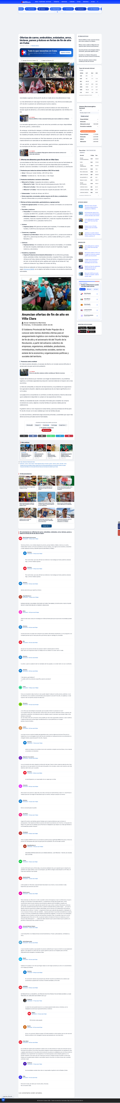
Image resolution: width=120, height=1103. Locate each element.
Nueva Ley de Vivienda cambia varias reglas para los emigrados (64, 504)
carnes (26, 463)
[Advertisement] (60, 23)
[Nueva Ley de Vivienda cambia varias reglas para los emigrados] (65, 497)
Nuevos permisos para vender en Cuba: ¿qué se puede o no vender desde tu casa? (27, 504)
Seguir (90, 289)
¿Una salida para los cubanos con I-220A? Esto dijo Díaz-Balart (92, 221)
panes (57, 463)
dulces (32, 463)
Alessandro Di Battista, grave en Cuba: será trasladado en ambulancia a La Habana (64, 520)
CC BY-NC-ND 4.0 (78, 1100)
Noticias (48, 1)
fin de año (46, 463)
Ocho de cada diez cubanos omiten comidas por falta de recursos (87, 60)
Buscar (98, 2)
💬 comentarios (46, 430)
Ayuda (93, 1)
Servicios (64, 1)
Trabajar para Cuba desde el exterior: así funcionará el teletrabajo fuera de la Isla (92, 261)
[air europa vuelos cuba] (81, 213)
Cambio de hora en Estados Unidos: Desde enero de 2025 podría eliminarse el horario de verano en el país (43, 465)
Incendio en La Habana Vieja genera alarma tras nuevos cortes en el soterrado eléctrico (89, 55)
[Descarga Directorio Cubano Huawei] (91, 332)
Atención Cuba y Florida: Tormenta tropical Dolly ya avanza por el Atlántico (91, 207)
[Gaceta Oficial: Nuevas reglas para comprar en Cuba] (28, 481)
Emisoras (86, 1)
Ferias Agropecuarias (39, 463)
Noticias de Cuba (31, 461)
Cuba (21, 461)
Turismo (72, 1)
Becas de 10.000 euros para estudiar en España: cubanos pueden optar (92, 274)
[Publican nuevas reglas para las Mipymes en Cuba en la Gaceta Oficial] (46, 481)
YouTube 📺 (54, 425)
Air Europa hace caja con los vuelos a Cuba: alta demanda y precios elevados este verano (92, 214)
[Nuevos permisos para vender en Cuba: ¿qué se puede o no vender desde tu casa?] (28, 497)
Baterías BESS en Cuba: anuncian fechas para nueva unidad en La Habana (89, 40)
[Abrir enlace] (81, 206)
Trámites (56, 1)
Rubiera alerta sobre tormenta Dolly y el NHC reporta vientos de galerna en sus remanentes (46, 504)
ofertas (54, 463)
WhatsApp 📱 (29, 425)
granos (50, 463)
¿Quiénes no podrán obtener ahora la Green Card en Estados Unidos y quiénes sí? (92, 234)
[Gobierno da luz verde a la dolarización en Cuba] (28, 513)
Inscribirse (83, 289)
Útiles (79, 1)
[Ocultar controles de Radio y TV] (119, 522)
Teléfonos (42, 1)
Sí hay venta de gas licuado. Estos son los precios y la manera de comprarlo (64, 488)
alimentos (22, 463)
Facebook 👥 (46, 425)
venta (65, 463)
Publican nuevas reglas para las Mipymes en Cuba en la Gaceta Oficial (45, 488)
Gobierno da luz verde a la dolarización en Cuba (25, 520)
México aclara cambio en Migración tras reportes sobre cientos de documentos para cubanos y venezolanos (89, 45)
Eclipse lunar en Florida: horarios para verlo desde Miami (91, 227)
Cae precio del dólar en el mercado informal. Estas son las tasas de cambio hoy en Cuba (39, 466)
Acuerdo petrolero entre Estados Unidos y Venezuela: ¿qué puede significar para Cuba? (89, 50)
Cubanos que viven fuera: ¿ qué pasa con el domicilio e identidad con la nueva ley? (45, 520)
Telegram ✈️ (37, 425)
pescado (61, 463)
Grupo (96, 289)
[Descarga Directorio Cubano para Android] (91, 329)
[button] (119, 526)
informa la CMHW (29, 269)
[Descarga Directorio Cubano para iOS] (82, 329)
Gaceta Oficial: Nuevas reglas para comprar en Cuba (27, 487)
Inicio (36, 1)
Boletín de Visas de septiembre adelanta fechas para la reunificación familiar (92, 268)
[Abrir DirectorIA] (3, 1099)
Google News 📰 (62, 425)
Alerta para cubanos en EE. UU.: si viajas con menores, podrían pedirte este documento (92, 254)
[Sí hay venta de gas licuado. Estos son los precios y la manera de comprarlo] (65, 481)
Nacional (25, 461)
